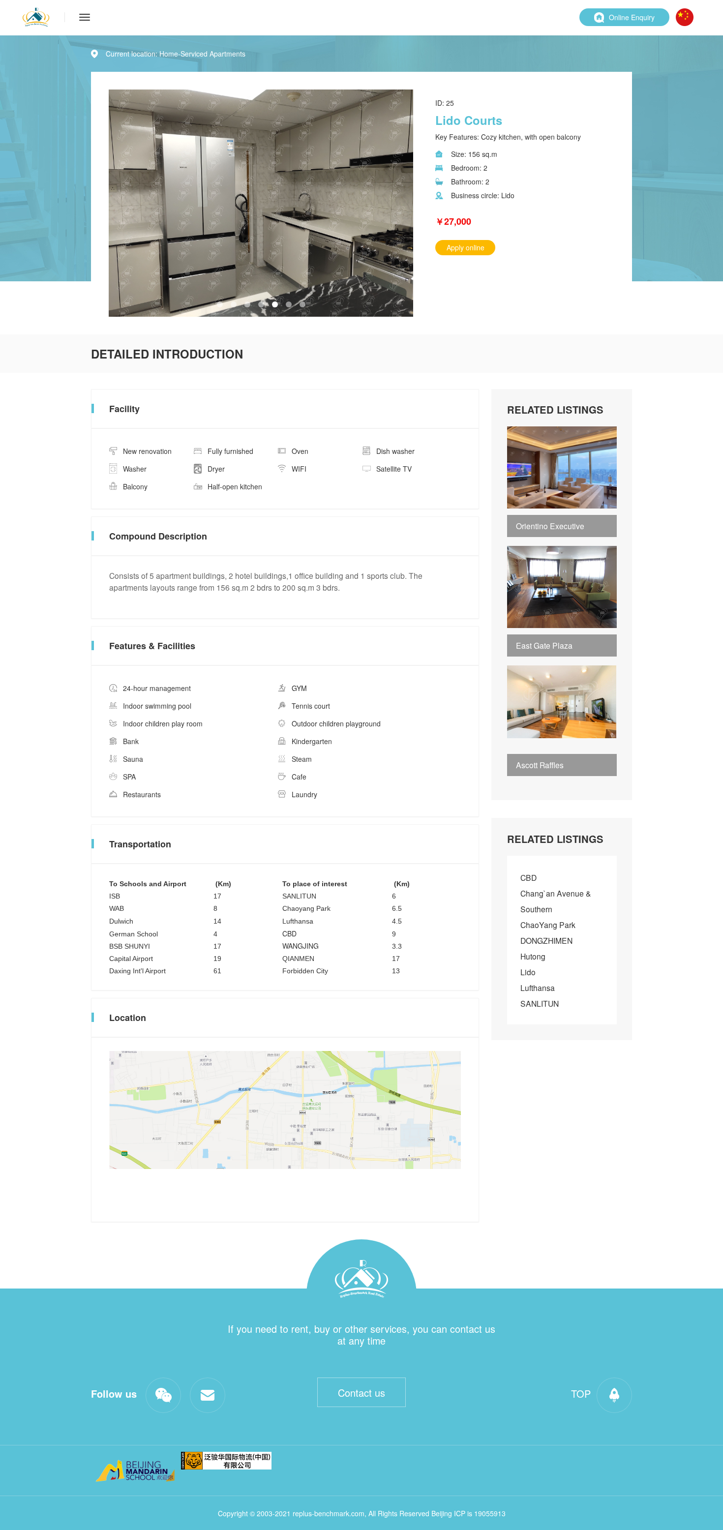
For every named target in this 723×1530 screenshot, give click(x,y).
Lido (528, 971)
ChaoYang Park (547, 924)
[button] (220, 304)
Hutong (532, 956)
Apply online (465, 247)
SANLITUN (539, 1003)
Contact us (361, 1392)
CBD (528, 877)
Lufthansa (537, 987)
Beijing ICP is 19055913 (468, 1513)
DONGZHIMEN (546, 940)
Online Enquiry (632, 17)
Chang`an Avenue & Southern (555, 901)
